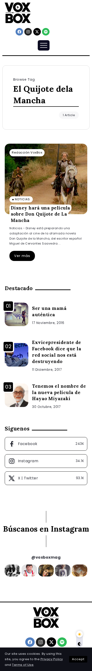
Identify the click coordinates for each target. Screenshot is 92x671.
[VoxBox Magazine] (18, 12)
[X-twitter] (37, 32)
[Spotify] (46, 32)
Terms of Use (22, 665)
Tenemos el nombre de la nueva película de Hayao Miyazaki (59, 392)
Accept (78, 659)
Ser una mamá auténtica (49, 311)
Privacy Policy (52, 659)
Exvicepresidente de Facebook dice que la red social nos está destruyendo (56, 351)
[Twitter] (46, 478)
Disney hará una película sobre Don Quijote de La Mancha (40, 214)
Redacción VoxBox (27, 152)
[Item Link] (46, 179)
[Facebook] (19, 32)
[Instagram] (28, 32)
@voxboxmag (46, 557)
